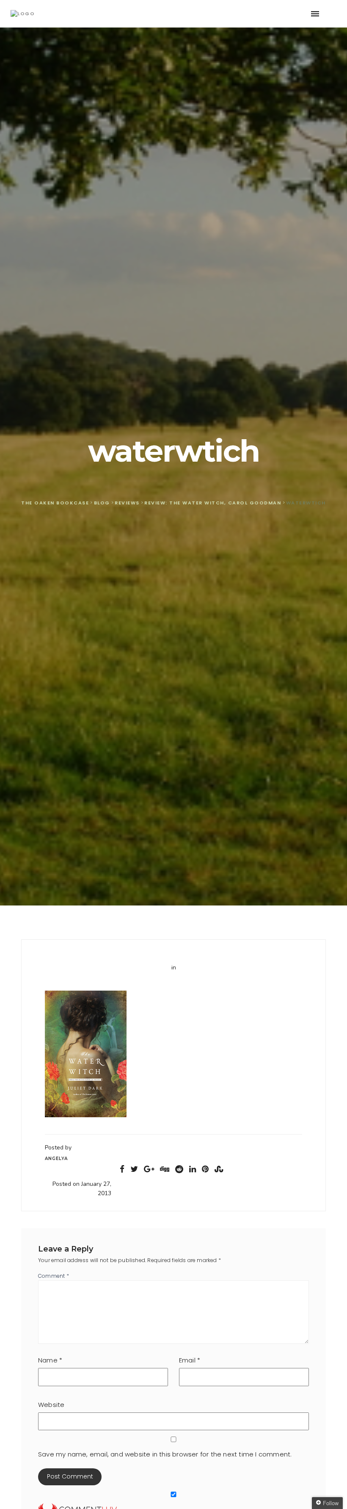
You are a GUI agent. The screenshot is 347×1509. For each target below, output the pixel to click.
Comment (53, 1275)
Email (189, 1360)
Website (51, 1404)
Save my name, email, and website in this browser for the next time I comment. (165, 1454)
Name (50, 1360)
